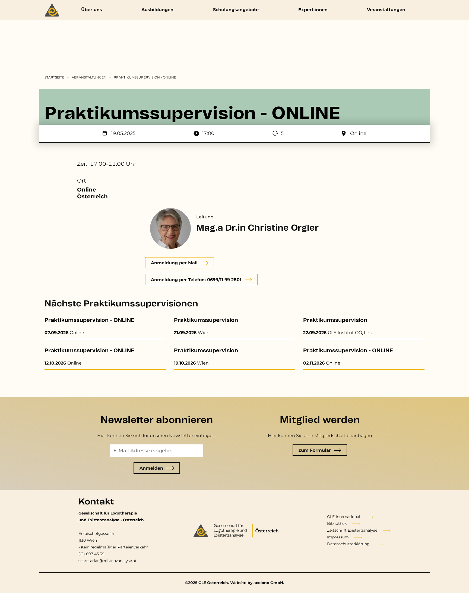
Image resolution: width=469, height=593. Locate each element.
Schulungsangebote (236, 9)
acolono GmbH (268, 582)
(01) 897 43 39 (91, 553)
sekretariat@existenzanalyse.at (107, 560)
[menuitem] (58, 77)
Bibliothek (337, 523)
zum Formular (315, 450)
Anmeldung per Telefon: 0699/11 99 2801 (196, 279)
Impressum (338, 537)
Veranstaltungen (386, 9)
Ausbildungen (157, 9)
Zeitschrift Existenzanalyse (352, 530)
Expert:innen (313, 9)
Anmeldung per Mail (174, 262)
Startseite (54, 77)
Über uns (91, 9)
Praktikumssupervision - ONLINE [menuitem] (145, 77)
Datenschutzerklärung (348, 543)
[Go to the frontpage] (53, 11)
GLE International (343, 516)
